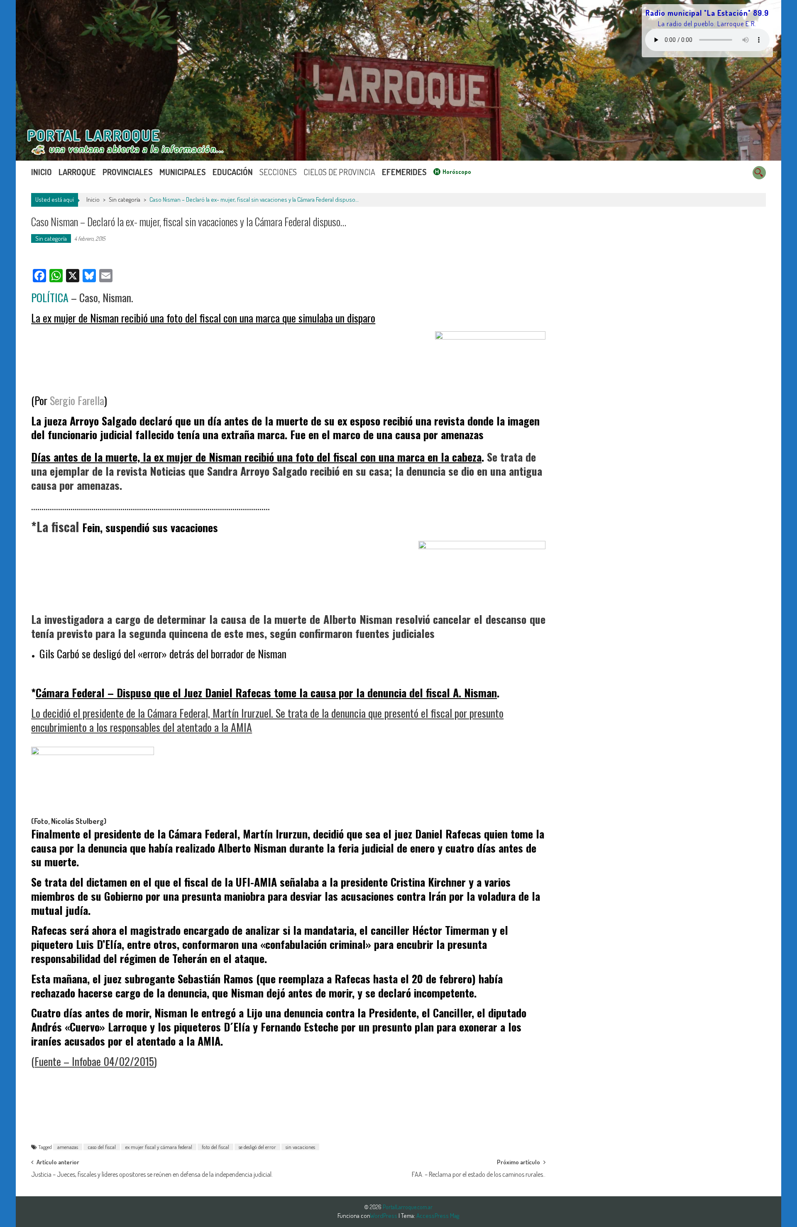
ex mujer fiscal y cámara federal (158, 1147)
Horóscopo (457, 171)
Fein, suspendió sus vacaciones (150, 527)
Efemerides (404, 171)
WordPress (384, 1216)
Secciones (278, 171)
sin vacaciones (300, 1147)
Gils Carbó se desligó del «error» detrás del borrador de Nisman (162, 653)
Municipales (182, 171)
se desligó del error (257, 1147)
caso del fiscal (102, 1147)
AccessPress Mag (437, 1216)
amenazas (67, 1147)
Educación (233, 171)
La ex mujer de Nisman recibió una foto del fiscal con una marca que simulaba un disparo (203, 318)
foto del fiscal (215, 1147)
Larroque (77, 171)
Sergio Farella (77, 400)
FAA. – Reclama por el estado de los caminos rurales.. (478, 1174)
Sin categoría (124, 199)
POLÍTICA (49, 297)
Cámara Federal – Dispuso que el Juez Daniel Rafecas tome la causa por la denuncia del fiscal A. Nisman (266, 692)
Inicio (41, 171)
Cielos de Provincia (339, 171)
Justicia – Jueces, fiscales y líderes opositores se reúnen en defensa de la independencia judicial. (152, 1174)
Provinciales (128, 171)
